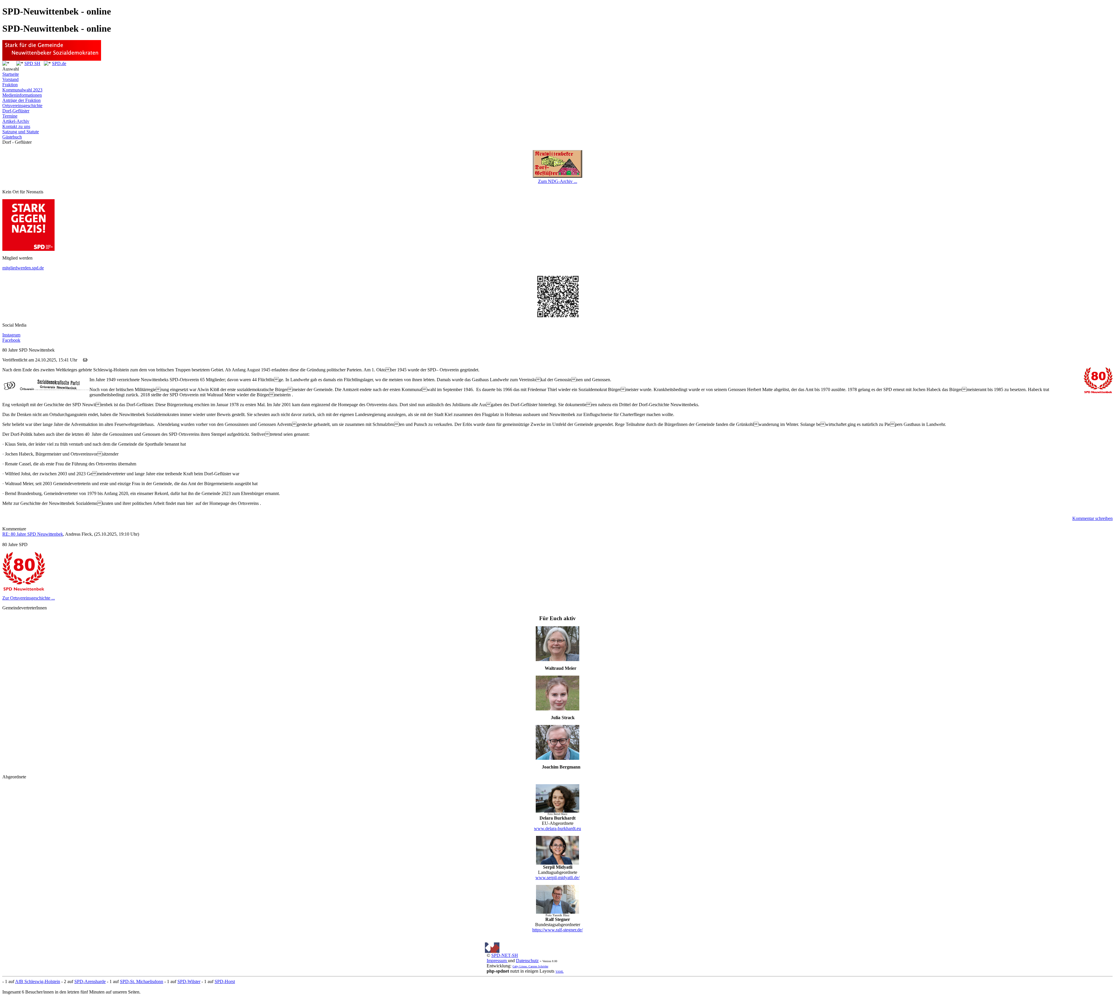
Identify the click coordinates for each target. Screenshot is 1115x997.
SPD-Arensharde (90, 981)
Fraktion (10, 84)
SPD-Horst (225, 981)
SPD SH (32, 63)
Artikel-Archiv (15, 121)
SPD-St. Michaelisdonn (141, 981)
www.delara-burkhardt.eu (557, 828)
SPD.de (59, 63)
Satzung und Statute (20, 131)
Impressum (497, 960)
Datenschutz (527, 960)
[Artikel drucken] (85, 359)
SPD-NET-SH (504, 955)
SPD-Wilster (188, 981)
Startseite (10, 74)
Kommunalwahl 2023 (22, 89)
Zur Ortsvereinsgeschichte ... (28, 597)
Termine (9, 116)
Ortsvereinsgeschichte (22, 105)
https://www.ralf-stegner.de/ (557, 929)
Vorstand (10, 79)
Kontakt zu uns (16, 126)
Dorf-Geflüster (15, 110)
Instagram (11, 334)
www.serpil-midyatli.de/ (557, 877)
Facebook (11, 340)
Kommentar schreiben (1092, 518)
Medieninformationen (22, 95)
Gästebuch (12, 136)
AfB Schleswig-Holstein (37, 981)
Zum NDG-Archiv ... (557, 181)
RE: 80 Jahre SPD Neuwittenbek (32, 534)
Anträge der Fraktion (21, 100)
